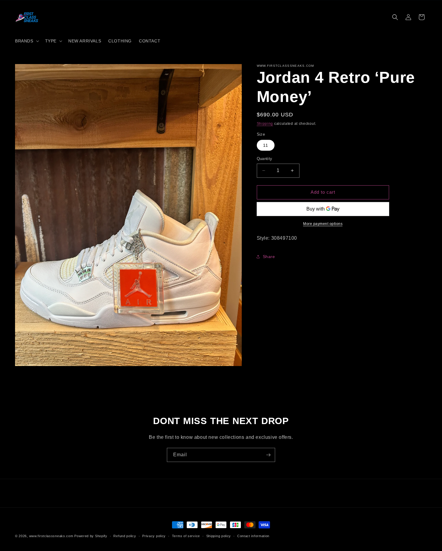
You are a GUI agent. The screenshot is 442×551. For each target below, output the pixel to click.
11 (265, 145)
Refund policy (124, 535)
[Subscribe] (268, 455)
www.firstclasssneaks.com (51, 536)
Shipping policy (218, 535)
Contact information (253, 535)
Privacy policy (154, 535)
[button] (26, 41)
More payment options (322, 223)
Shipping (265, 124)
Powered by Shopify (90, 536)
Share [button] (269, 256)
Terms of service (186, 535)
